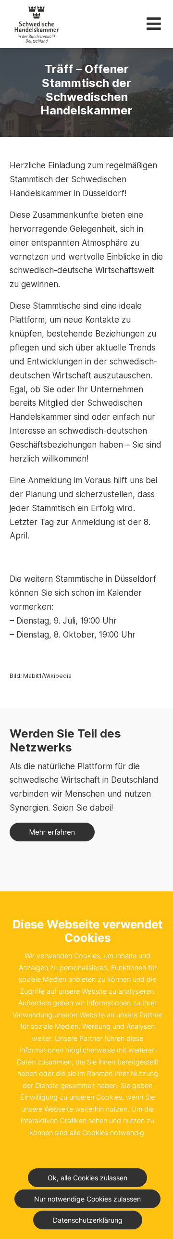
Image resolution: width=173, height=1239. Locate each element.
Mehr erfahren (52, 832)
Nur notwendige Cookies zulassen (87, 1199)
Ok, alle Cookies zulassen (87, 1178)
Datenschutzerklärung (88, 1220)
